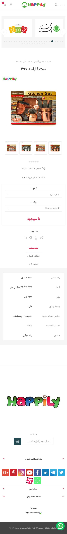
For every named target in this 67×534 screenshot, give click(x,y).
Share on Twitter (41, 238)
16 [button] (24, 41)
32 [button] (27, 43)
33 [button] (24, 43)
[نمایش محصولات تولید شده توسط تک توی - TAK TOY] (40, 28)
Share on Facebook (36, 238)
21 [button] (11, 41)
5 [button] (52, 41)
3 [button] (57, 41)
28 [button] (37, 43)
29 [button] (34, 43)
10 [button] (39, 41)
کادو (34, 188)
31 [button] (29, 43)
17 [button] (21, 41)
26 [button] (42, 43)
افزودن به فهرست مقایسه (31, 168)
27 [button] (39, 43)
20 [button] (14, 41)
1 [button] (62, 41)
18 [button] (19, 41)
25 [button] (44, 43)
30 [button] (32, 43)
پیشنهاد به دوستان (25, 238)
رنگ (34, 202)
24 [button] (4, 41)
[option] (40, 28)
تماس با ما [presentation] (33, 263)
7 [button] (46, 41)
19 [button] (16, 41)
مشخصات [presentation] (33, 248)
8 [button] (44, 41)
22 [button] (9, 41)
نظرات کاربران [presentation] (33, 255)
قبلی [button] (63, 32)
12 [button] (34, 41)
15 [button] (26, 41)
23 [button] (6, 41)
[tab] (33, 248)
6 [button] (50, 41)
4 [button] (55, 41)
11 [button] (36, 41)
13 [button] (31, 41)
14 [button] (29, 41)
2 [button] (60, 41)
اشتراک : (34, 231)
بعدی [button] (4, 32)
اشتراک (17, 441)
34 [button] (22, 43)
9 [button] (41, 41)
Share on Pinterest (30, 238)
